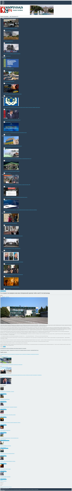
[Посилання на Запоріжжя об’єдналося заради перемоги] (11, 221)
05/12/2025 (9, 264)
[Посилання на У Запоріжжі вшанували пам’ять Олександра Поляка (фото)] (11, 234)
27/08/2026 (9, 148)
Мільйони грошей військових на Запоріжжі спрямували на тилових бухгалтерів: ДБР (17, 184)
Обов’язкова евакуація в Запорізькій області (7, 453)
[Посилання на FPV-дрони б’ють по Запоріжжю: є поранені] (11, 26)
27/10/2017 (6, 356)
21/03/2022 (9, 225)
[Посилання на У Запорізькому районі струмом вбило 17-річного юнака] (11, 92)
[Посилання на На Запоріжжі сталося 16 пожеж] (2, 467)
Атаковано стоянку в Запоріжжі (5, 476)
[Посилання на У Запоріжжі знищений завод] (11, 39)
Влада (2, 448)
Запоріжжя (3, 394)
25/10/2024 (9, 289)
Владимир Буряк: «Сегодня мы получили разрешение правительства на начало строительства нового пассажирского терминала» (21, 375)
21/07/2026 (9, 212)
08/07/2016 (7, 296)
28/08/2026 (9, 43)
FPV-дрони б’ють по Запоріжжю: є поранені (10, 28)
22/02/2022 (9, 238)
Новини (6, 394)
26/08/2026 (4, 447)
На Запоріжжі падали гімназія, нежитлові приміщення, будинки (10, 422)
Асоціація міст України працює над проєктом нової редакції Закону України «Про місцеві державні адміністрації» (22, 107)
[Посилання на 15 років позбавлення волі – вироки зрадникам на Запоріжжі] (11, 260)
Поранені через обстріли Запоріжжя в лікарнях (7, 461)
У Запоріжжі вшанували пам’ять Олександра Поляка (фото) (13, 235)
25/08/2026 (4, 478)
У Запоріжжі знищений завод (8, 41)
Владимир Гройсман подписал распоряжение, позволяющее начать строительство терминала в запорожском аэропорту (19, 354)
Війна (1, 394)
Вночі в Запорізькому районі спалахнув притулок (11, 287)
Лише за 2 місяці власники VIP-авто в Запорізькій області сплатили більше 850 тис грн (17, 158)
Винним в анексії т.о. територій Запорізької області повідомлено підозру (15, 132)
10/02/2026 (9, 173)
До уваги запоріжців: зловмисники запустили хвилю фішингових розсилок (15, 197)
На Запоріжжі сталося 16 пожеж (5, 469)
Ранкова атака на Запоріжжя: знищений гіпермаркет (12, 53)
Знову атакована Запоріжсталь (5, 430)
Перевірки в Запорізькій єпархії (9, 68)
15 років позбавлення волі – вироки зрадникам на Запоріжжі (13, 261)
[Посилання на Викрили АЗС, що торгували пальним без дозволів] (11, 169)
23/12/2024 (9, 109)
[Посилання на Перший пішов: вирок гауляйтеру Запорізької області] (11, 118)
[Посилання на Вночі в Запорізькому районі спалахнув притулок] (11, 285)
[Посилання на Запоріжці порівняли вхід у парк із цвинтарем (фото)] (11, 246)
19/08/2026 (9, 71)
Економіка (3, 440)
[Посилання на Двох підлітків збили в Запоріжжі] (11, 79)
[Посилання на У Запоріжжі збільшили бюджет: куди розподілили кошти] (11, 144)
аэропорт (4, 346)
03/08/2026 (9, 187)
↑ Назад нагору (2, 490)
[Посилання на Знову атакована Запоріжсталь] (2, 428)
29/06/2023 (9, 122)
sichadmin (6, 225)
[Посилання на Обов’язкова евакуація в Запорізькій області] (2, 451)
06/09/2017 (6, 377)
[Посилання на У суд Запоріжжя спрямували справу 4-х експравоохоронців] (11, 272)
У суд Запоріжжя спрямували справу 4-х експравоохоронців (13, 274)
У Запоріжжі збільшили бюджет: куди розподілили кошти (9, 438)
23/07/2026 (9, 199)
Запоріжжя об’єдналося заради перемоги (10, 223)
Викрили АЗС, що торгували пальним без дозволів (11, 171)
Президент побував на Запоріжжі (5, 445)
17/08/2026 (9, 96)
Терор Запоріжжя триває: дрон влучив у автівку (8, 414)
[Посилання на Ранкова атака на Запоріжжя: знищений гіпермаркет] (2, 405)
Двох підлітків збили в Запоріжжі (9, 81)
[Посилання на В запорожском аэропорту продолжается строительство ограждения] (5, 373)
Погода (1, 480)
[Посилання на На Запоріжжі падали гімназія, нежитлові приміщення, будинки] (2, 420)
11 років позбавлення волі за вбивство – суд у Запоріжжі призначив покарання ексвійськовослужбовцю (20, 209)
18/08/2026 (9, 83)
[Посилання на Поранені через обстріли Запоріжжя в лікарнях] (2, 459)
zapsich (6, 43)
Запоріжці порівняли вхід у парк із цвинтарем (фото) (12, 248)
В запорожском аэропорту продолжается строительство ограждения (11, 364)
